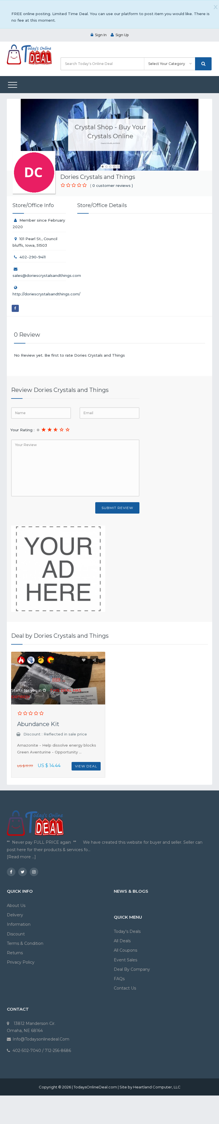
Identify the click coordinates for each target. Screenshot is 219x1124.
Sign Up (122, 35)
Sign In (101, 35)
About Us (16, 905)
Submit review (117, 508)
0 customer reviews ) (112, 185)
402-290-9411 (32, 257)
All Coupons (125, 950)
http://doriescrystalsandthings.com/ (46, 294)
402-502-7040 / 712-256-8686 (42, 1050)
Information (19, 924)
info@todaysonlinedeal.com (41, 1039)
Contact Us (125, 988)
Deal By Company (132, 969)
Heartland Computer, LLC (157, 1087)
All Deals (122, 940)
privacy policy (21, 962)
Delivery (15, 914)
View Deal (86, 766)
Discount (16, 934)
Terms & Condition (25, 943)
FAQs (119, 978)
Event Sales (125, 959)
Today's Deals (127, 931)
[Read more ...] (21, 856)
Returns (15, 952)
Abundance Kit (38, 724)
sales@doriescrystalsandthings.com (47, 275)
